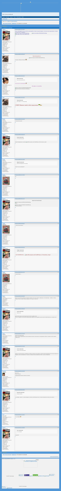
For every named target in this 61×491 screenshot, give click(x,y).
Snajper (4, 223)
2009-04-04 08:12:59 (22, 134)
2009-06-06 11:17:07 (22, 198)
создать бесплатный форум (54, 456)
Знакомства (14, 23)
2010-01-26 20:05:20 (22, 296)
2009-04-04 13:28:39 (22, 159)
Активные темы (5, 18)
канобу (11, 487)
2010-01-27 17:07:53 (22, 346)
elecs (3, 414)
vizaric (4, 296)
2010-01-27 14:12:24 (22, 333)
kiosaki (4, 119)
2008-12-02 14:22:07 (22, 97)
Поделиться (17, 29)
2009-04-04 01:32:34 (22, 119)
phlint (3, 54)
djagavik (4, 29)
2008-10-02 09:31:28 (22, 54)
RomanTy (4, 371)
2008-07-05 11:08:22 (22, 29)
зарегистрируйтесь (14, 21)
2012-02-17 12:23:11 (22, 414)
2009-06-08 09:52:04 (22, 247)
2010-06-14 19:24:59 (22, 371)
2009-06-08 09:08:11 (22, 223)
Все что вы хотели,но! (7, 23)
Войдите (8, 21)
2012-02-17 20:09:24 (22, 427)
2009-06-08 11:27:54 (22, 272)
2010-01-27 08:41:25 (22, 308)
